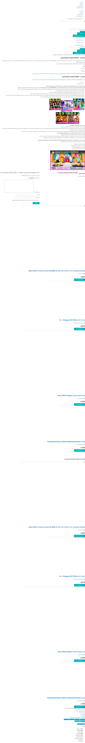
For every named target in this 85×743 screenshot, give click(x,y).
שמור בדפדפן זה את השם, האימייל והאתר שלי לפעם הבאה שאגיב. (25, 200)
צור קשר (81, 3)
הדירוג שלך (37, 178)
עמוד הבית (83, 54)
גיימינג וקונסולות (53, 73)
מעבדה (81, 4)
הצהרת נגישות (82, 712)
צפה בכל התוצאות (78, 35)
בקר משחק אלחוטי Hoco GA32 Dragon (71, 395)
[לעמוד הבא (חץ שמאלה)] (77, 721)
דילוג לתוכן (83, 722)
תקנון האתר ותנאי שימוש (80, 709)
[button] (81, 724)
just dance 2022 (35, 73)
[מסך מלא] (77, 719)
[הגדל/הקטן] (82, 719)
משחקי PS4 (46, 73)
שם (39, 194)
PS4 (41, 73)
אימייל (38, 197)
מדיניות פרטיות (80, 7)
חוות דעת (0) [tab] (80, 83)
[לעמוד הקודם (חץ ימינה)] (82, 721)
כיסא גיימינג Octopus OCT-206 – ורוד (72, 320)
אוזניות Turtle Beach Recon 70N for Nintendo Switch (66, 442)
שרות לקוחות (80, 6)
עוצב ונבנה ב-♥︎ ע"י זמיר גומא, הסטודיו (77, 717)
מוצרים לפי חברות (76, 54)
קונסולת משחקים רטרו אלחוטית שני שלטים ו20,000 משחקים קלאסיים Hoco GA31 (56, 271)
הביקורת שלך (37, 192)
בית (82, 1)
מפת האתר (83, 714)
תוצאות (81, 33)
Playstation (69, 54)
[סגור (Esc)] (66, 719)
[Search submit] (82, 31)
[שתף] (71, 719)
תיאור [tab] (81, 82)
